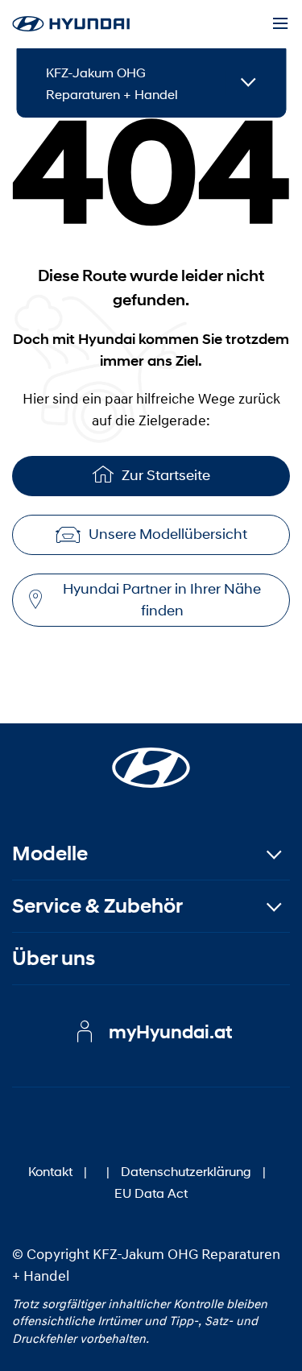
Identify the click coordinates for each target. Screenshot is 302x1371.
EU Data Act (151, 1192)
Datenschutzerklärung (186, 1170)
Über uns (53, 958)
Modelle (50, 853)
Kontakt (50, 1170)
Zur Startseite (166, 475)
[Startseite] (151, 758)
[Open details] (248, 83)
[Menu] (280, 24)
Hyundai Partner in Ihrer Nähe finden (162, 599)
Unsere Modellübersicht (168, 534)
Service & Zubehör (97, 905)
